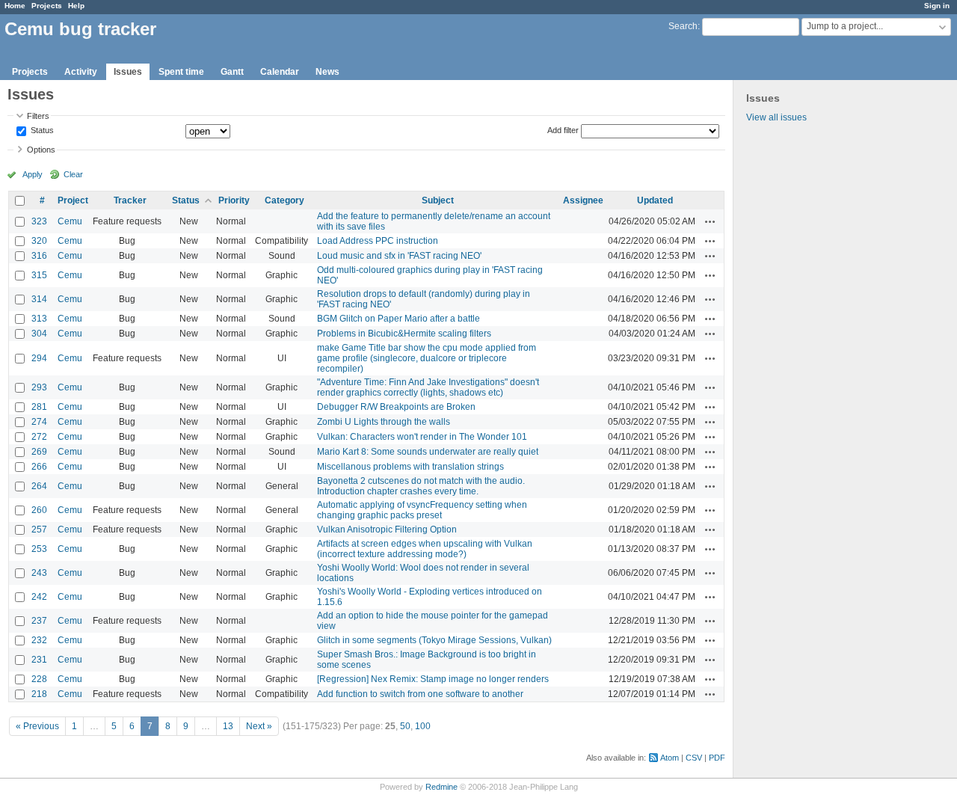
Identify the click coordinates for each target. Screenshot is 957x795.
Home (14, 5)
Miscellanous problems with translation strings (410, 466)
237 (39, 621)
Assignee (583, 200)
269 (39, 451)
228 (39, 679)
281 (39, 407)
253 (39, 549)
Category (284, 200)
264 (39, 486)
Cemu (70, 221)
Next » (259, 726)
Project (73, 200)
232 (39, 640)
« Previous (37, 726)
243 (39, 573)
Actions (710, 221)
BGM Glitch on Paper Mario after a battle (398, 318)
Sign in (937, 5)
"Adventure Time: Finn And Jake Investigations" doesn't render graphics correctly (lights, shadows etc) (428, 387)
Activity (80, 72)
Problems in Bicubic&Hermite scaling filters (404, 333)
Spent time (181, 72)
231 (39, 659)
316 (39, 256)
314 (39, 299)
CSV (694, 757)
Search (683, 26)
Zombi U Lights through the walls (383, 422)
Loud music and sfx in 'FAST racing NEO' (399, 256)
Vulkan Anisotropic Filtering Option (387, 529)
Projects (46, 5)
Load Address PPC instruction (377, 241)
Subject (438, 200)
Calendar (279, 72)
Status (41, 130)
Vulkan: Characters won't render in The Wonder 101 (422, 437)
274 (39, 422)
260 (39, 510)
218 (39, 694)
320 (39, 241)
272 (39, 437)
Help (76, 5)
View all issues (776, 117)
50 (405, 726)
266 (39, 466)
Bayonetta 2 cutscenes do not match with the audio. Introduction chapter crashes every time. (421, 486)
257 (39, 529)
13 (228, 726)
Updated (655, 200)
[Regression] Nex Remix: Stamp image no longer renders (433, 679)
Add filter (563, 130)
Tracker (130, 200)
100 (423, 726)
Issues (128, 72)
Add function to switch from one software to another (420, 694)
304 (39, 333)
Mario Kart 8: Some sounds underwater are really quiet (427, 451)
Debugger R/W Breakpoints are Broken (396, 407)
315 (39, 275)
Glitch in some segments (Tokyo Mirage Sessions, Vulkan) (434, 640)
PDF (717, 757)
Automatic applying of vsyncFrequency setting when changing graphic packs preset (422, 510)
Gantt (232, 72)
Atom (669, 757)
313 (39, 318)
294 (39, 358)
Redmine (441, 786)
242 (39, 597)
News (327, 72)
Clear (73, 174)
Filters (38, 115)
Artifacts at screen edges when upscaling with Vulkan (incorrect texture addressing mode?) (424, 548)
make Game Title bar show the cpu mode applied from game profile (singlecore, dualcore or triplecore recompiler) (426, 358)
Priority (234, 200)
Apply (32, 174)
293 (39, 387)
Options (41, 149)
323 (39, 221)
